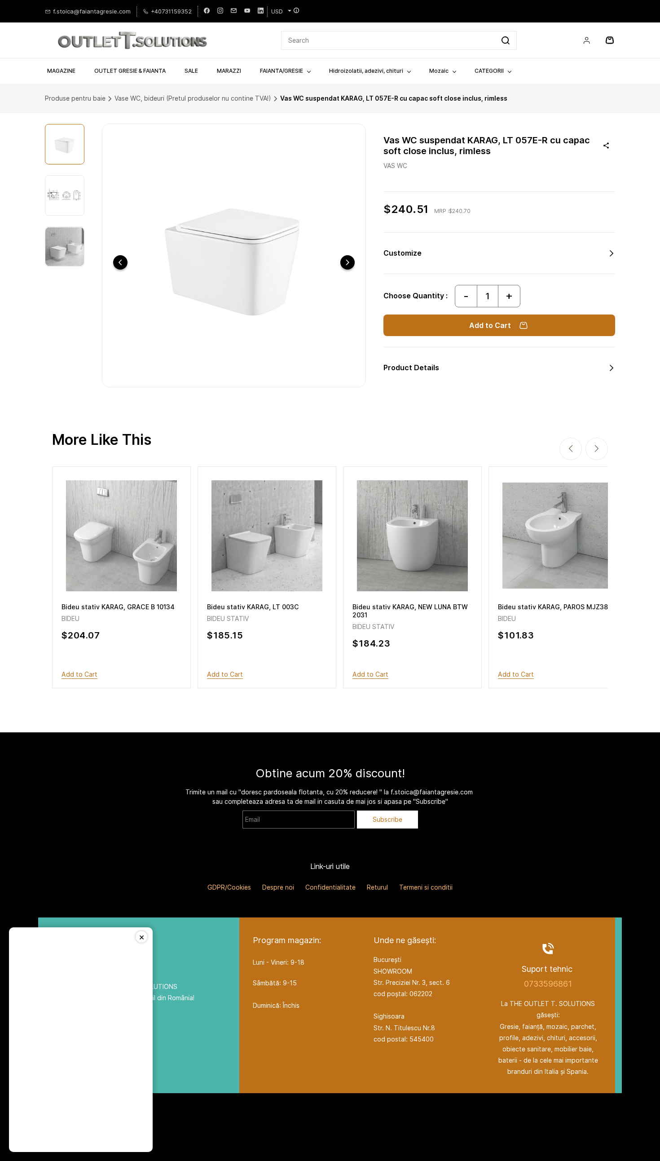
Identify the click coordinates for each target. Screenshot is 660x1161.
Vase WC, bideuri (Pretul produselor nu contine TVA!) (192, 98)
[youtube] (247, 11)
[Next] (347, 262)
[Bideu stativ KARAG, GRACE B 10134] (121, 536)
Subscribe (387, 819)
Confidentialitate (330, 887)
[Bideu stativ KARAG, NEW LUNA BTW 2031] (412, 536)
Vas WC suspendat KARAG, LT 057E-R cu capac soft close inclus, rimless (393, 98)
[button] (499, 253)
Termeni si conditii (426, 887)
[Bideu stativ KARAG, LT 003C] (267, 536)
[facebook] (207, 11)
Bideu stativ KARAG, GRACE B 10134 (118, 607)
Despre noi (278, 887)
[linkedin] (261, 11)
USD (277, 11)
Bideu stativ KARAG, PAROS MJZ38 (553, 607)
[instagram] (220, 11)
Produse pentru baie (75, 98)
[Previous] (120, 262)
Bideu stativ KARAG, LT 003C (253, 607)
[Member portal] (587, 40)
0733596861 (548, 983)
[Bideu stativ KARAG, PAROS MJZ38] (558, 536)
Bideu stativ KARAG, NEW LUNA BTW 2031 (410, 611)
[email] (234, 11)
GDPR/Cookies (229, 887)
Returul (377, 887)
